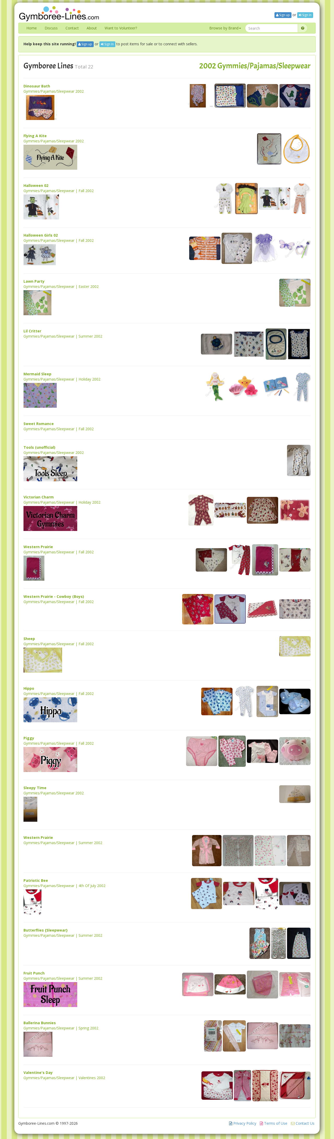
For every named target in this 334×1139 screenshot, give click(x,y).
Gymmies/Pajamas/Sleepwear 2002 (53, 91)
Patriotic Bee (35, 880)
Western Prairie (38, 546)
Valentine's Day (38, 1072)
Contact (72, 28)
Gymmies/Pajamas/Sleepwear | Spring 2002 (60, 1028)
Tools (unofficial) (39, 447)
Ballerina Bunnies (39, 1022)
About (92, 28)
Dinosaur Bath (36, 86)
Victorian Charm (38, 497)
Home (31, 28)
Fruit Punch (34, 973)
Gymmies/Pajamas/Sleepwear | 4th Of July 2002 (64, 885)
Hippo (28, 688)
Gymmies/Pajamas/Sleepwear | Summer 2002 (62, 336)
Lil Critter (32, 330)
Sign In (306, 15)
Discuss (51, 28)
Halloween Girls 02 (40, 235)
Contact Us (304, 1123)
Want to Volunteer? (121, 28)
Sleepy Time (34, 787)
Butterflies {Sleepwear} (45, 930)
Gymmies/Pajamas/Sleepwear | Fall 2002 (58, 190)
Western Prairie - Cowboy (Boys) (53, 596)
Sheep (29, 638)
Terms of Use (275, 1123)
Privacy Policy (244, 1123)
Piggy (28, 738)
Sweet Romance (38, 423)
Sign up (284, 15)
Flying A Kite (35, 135)
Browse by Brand (223, 28)
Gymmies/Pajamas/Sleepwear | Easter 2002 (61, 286)
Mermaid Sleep (37, 373)
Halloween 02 (35, 185)
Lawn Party (34, 281)
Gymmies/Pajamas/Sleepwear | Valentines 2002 (64, 1077)
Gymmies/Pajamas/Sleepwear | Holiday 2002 (61, 379)
